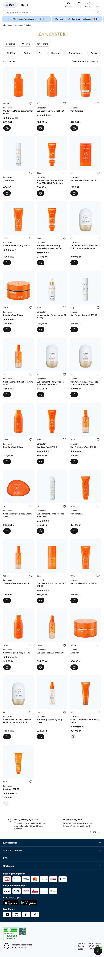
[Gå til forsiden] (25, 5)
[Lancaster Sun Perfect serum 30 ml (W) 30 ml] (52, 301)
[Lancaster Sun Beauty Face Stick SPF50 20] (85, 166)
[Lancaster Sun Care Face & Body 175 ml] (18, 433)
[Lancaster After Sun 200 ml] (85, 639)
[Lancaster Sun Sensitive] (85, 99)
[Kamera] (94, 12)
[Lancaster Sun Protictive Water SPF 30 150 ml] (85, 433)
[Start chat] (98, 951)
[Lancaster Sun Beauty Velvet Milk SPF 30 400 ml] (52, 99)
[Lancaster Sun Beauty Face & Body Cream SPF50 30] (18, 502)
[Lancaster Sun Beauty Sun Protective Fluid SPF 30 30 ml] (52, 571)
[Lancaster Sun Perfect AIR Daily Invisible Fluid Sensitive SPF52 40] (52, 367)
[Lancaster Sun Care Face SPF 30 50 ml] (52, 433)
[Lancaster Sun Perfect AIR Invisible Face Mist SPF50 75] (52, 502)
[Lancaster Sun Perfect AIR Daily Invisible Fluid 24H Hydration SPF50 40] (18, 707)
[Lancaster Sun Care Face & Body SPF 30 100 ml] (18, 233)
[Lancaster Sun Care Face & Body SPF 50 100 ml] (18, 571)
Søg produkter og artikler (17, 12)
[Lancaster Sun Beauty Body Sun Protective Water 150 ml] (18, 367)
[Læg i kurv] (7, 128)
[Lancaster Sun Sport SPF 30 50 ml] (18, 775)
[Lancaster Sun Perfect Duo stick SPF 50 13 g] (85, 301)
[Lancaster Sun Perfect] (18, 166)
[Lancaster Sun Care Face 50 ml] (85, 502)
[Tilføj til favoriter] (31, 103)
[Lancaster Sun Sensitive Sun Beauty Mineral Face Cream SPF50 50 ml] (52, 233)
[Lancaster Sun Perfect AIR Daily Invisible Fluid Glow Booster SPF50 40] (85, 367)
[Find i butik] (73, 736)
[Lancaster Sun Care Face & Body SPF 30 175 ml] (18, 639)
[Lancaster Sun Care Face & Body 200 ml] (18, 301)
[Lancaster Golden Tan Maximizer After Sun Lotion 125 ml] (85, 707)
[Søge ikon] (98, 12)
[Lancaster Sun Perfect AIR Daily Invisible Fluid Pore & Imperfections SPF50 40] (85, 233)
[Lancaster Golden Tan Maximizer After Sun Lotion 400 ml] (18, 99)
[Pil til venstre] (90, 832)
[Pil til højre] (102, 19)
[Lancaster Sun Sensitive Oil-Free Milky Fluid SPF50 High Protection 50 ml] (52, 166)
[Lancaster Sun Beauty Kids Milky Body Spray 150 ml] (52, 707)
